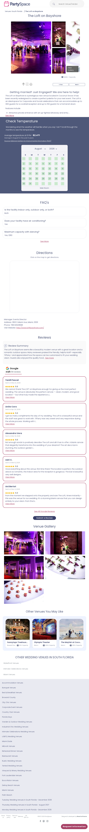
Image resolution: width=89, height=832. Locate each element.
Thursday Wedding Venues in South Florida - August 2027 (25, 805)
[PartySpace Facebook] (40, 821)
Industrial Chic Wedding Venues (15, 727)
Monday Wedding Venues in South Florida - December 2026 (26, 810)
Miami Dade (7, 741)
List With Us (26, 816)
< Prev (61, 84)
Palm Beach (7, 795)
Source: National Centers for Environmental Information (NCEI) (27, 141)
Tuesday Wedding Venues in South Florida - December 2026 (27, 800)
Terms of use (14, 816)
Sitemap (20, 816)
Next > (77, 84)
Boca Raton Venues (10, 780)
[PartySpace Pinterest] (44, 821)
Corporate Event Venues (12, 707)
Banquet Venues (9, 688)
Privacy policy (8, 816)
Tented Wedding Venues (12, 766)
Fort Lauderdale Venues (12, 775)
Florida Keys (7, 717)
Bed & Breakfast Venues (12, 692)
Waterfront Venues (11, 663)
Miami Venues (9, 674)
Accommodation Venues (12, 683)
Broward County (9, 697)
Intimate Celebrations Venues (15, 669)
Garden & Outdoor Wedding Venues (17, 722)
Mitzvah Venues (8, 746)
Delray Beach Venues (11, 785)
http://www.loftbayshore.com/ (30, 327)
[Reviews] (30, 84)
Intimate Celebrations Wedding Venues (18, 731)
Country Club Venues (11, 712)
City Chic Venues (9, 702)
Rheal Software (82, 816)
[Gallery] (27, 84)
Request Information (74, 826)
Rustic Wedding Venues (11, 761)
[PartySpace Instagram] (47, 821)
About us (3, 816)
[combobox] (69, 4)
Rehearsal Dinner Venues (12, 751)
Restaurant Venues (10, 756)
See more (49, 358)
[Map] (23, 84)
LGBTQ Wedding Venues (12, 736)
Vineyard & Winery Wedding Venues (16, 770)
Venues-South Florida (13, 11)
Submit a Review (44, 518)
